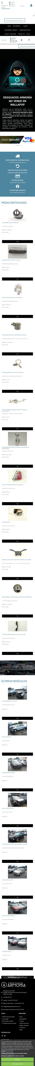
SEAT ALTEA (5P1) (6, 737)
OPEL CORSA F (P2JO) (8, 808)
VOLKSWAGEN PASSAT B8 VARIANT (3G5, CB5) (14, 844)
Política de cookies (7, 1021)
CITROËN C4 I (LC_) (7, 951)
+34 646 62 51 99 (19, 1003)
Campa (22, 1021)
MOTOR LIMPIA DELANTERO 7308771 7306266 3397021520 (14, 410)
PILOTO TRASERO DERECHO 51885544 (12, 484)
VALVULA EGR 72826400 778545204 (12, 297)
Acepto (17, 1059)
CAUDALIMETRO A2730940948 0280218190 (14, 335)
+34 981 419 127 (4, 8)
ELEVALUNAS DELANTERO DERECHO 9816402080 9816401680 (15, 448)
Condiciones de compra (9, 1023)
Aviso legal (5, 1019)
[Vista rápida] (32, 209)
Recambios (23, 1019)
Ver (17, 241)
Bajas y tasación (24, 1025)
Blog (21, 1029)
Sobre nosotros (24, 1023)
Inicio (21, 1016)
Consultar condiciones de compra (17, 172)
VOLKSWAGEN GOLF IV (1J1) (9, 701)
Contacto (22, 1027)
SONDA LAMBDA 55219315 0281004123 (13, 372)
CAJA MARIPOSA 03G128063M (10, 222)
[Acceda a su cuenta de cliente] (31, 5)
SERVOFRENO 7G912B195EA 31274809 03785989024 (17, 597)
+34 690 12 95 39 (13, 1000)
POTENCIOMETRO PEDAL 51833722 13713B (13, 634)
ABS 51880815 (6, 522)
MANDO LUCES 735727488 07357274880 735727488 (16, 559)
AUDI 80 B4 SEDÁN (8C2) (8, 915)
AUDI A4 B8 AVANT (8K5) (8, 772)
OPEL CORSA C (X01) (7, 880)
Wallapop (30, 109)
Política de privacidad (8, 1016)
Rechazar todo (17, 1064)
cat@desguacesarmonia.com (11, 1006)
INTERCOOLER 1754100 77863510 (11, 260)
